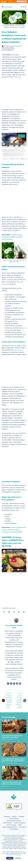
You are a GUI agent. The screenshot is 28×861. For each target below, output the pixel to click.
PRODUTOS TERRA (22, 1)
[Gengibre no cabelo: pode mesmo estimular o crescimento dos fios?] (14, 773)
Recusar (18, 858)
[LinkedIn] (19, 612)
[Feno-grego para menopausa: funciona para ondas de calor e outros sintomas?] (14, 750)
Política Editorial (7, 822)
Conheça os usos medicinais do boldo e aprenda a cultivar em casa (12, 237)
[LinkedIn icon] (11, 683)
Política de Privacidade (15, 854)
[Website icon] (14, 683)
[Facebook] (4, 612)
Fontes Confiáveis (14, 818)
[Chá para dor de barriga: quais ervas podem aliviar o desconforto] (14, 726)
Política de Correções (19, 822)
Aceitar (10, 858)
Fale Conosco (22, 827)
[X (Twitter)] (9, 612)
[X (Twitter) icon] (17, 683)
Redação (14, 816)
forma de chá (17, 350)
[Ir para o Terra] (4, 1)
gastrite (23, 328)
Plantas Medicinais (8, 50)
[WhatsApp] (23, 612)
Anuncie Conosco (14, 829)
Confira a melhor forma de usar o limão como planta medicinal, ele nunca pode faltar (14, 530)
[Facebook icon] (8, 683)
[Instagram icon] (20, 683)
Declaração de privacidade (14, 820)
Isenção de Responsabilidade (9, 827)
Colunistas (21, 816)
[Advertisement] (14, 94)
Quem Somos (7, 816)
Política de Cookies (11, 825)
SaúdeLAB (17, 77)
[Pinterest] (14, 612)
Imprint (20, 825)
